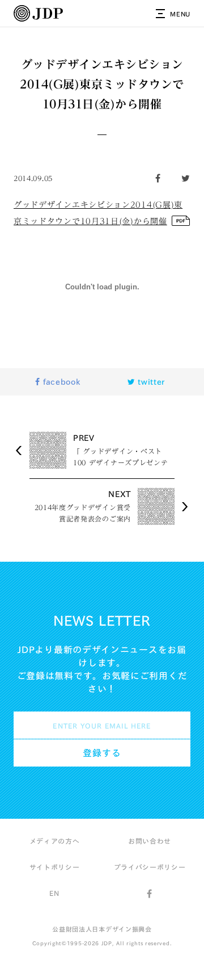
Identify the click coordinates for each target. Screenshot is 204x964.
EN (54, 893)
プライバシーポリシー (150, 867)
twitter (150, 382)
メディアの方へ (54, 840)
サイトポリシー (54, 867)
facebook (60, 382)
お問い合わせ (149, 840)
